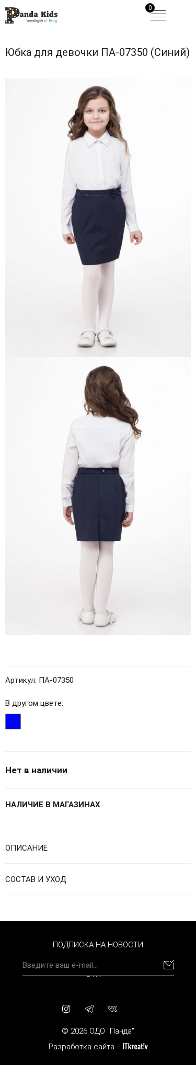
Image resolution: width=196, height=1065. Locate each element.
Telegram (89, 1008)
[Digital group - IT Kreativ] (135, 1046)
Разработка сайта (81, 1046)
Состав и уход (35, 879)
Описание (26, 848)
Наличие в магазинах (52, 804)
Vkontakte (112, 1008)
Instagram (66, 1008)
